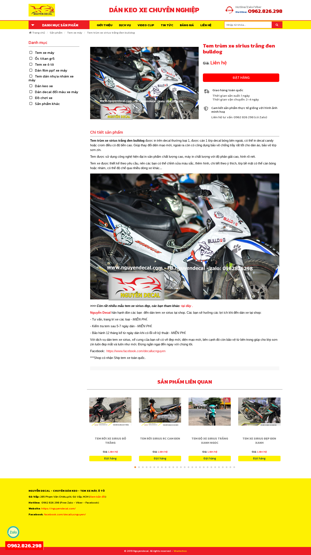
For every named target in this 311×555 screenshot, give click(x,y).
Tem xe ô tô (44, 64)
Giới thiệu (104, 25)
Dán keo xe (44, 86)
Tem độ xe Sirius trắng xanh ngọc (209, 440)
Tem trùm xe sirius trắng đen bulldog (111, 33)
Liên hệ (205, 25)
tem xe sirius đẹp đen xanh (259, 440)
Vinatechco (180, 551)
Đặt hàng (241, 77)
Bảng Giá (187, 25)
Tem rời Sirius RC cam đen (160, 438)
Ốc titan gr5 (45, 58)
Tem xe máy (74, 33)
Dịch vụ (125, 25)
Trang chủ (38, 33)
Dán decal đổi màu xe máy (56, 92)
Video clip (146, 25)
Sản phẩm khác (47, 104)
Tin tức (167, 25)
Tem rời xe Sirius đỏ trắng (110, 440)
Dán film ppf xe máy (51, 70)
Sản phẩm (56, 33)
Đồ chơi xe (43, 98)
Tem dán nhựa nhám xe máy (51, 78)
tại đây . (187, 306)
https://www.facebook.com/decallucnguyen (135, 351)
